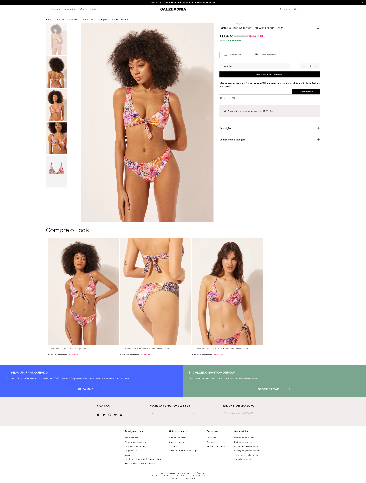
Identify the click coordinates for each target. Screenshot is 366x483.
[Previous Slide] (75, 2)
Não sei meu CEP (227, 98)
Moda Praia (76, 19)
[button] (284, 9)
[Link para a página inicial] (48, 19)
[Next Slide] (291, 2)
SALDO (94, 9)
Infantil (83, 9)
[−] (304, 66)
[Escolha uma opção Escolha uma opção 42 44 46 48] (254, 66)
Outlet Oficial (60, 19)
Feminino (56, 9)
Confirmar (306, 91)
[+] (316, 66)
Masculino (70, 9)
